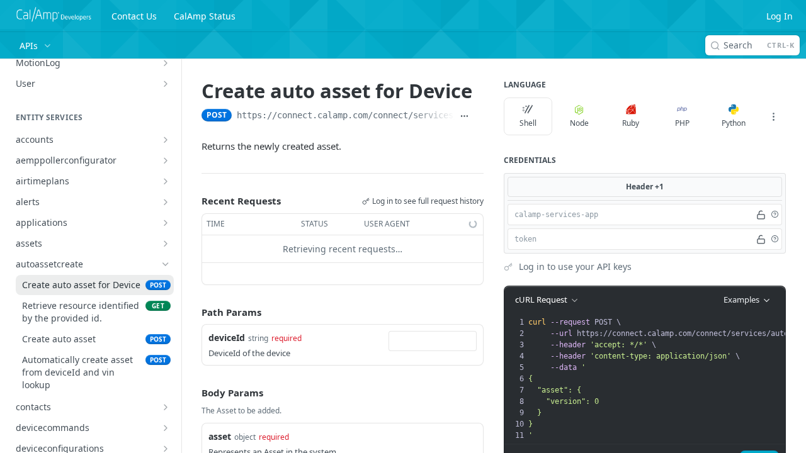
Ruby (630, 123)
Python (734, 123)
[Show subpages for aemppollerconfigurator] (166, 160)
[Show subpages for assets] (166, 243)
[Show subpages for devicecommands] (166, 428)
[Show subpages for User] (166, 84)
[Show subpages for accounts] (166, 140)
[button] (774, 214)
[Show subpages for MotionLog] (166, 63)
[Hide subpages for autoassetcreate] (166, 264)
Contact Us (134, 16)
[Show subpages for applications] (166, 223)
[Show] (761, 214)
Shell (527, 123)
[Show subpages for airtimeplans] (166, 181)
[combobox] (433, 341)
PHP (682, 123)
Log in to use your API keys (575, 266)
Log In (779, 16)
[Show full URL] (464, 116)
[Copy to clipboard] (479, 116)
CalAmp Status (205, 16)
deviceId (226, 338)
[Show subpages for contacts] (166, 407)
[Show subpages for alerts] (166, 202)
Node (579, 123)
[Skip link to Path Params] (192, 312)
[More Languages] (773, 116)
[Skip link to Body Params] (192, 393)
